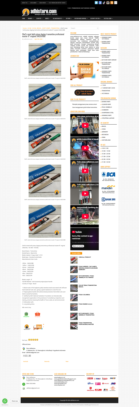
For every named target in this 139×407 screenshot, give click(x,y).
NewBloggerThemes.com (92, 404)
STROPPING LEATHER (108, 118)
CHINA (104, 129)
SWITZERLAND (106, 140)
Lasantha (68, 404)
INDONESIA (105, 134)
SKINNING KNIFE (106, 115)
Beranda (46, 361)
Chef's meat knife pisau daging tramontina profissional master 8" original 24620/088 (43, 35)
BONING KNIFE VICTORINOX (106, 56)
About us (24, 3)
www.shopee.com (59, 385)
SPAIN (103, 137)
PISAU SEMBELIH (107, 107)
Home (23, 18)
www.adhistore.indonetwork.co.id (64, 380)
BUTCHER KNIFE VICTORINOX (106, 67)
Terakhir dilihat (76, 253)
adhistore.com (75, 400)
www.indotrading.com (60, 382)
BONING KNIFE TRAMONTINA (106, 42)
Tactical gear (108, 18)
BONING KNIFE (106, 101)
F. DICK (104, 85)
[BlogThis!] (26, 356)
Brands (30, 18)
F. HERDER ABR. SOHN (108, 88)
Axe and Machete (58, 18)
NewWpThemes (50, 404)
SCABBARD (105, 110)
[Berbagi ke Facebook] (30, 356)
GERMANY (105, 132)
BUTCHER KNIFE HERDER (109, 60)
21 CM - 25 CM (106, 156)
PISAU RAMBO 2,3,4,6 (85, 304)
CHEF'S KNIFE (46, 28)
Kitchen (69, 18)
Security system (95, 18)
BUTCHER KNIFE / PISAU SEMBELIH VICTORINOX (86, 276)
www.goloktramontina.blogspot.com (65, 379)
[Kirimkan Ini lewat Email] (24, 356)
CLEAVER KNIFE (106, 104)
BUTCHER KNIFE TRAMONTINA (106, 63)
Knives (47, 18)
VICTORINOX (105, 93)
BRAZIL (39, 28)
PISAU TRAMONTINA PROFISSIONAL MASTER (86, 323)
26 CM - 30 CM (106, 159)
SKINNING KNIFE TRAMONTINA (106, 72)
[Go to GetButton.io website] (5, 405)
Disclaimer (33, 3)
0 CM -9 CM (105, 148)
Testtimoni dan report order (57, 3)
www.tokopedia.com (60, 383)
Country (39, 18)
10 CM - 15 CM (106, 151)
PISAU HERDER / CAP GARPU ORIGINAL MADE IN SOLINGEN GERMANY (88, 268)
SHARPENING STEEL (108, 112)
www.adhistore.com (76, 36)
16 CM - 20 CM (32, 28)
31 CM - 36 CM (106, 162)
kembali (25, 361)
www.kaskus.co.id (59, 377)
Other (24, 23)
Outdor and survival (81, 18)
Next (67, 361)
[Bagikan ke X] (28, 356)
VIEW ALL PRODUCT (85, 257)
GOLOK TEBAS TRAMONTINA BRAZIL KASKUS (84, 38)
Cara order (42, 3)
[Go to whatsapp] (4, 401)
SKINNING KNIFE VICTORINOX (106, 38)
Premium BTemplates (78, 404)
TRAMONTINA (55, 28)
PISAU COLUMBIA (84, 294)
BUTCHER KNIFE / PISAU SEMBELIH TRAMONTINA (86, 314)
